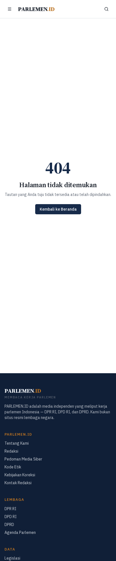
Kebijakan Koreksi (20, 474)
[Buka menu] (10, 9)
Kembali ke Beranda (58, 209)
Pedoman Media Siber (23, 459)
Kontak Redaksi (18, 482)
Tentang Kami (17, 443)
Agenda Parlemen (20, 532)
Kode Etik (13, 467)
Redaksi (11, 451)
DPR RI (10, 508)
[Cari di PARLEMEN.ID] (106, 9)
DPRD (9, 524)
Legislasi (12, 558)
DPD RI (11, 516)
